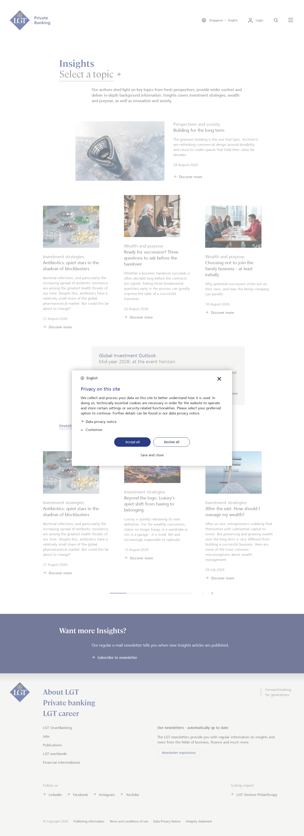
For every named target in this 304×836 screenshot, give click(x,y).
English (92, 378)
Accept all (132, 442)
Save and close (152, 455)
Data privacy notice (101, 421)
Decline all (171, 442)
